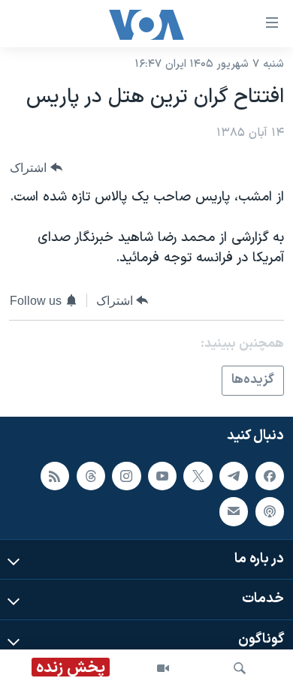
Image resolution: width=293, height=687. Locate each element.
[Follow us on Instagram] (126, 475)
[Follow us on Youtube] (162, 475)
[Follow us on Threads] (91, 475)
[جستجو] (239, 668)
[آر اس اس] (55, 475)
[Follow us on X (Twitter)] (197, 475)
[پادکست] (269, 511)
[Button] (36, 168)
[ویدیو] (163, 668)
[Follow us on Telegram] (233, 475)
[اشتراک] (233, 511)
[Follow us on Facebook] (269, 475)
